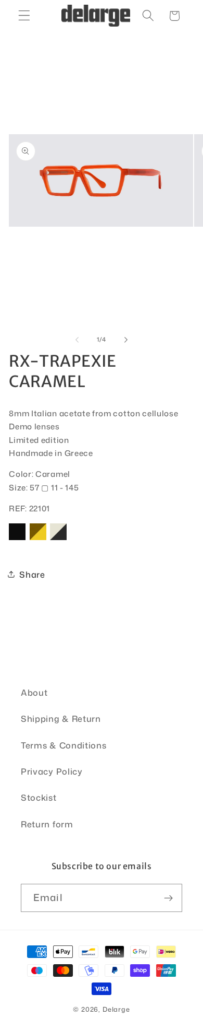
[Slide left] (77, 339)
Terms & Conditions (63, 745)
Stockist (39, 797)
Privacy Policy (52, 771)
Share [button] (32, 574)
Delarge (116, 1009)
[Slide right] (126, 339)
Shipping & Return (61, 718)
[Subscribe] (168, 898)
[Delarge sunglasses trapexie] (17, 539)
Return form (47, 824)
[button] (24, 16)
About (34, 692)
